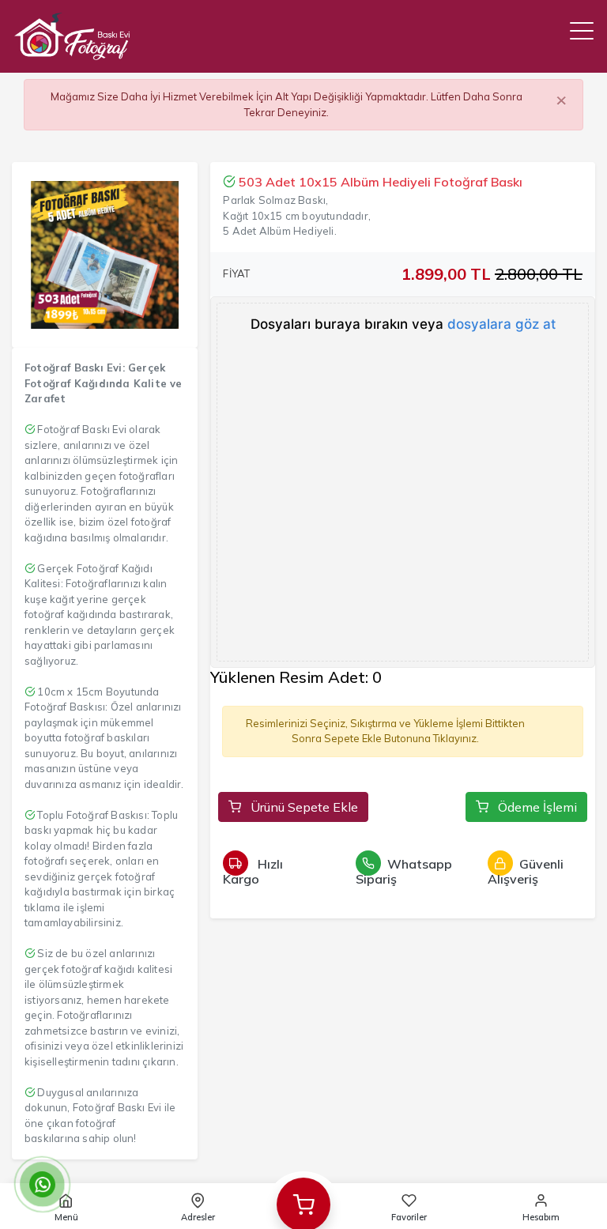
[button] (582, 30)
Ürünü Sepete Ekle (302, 807)
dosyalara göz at (501, 324)
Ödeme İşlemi (536, 807)
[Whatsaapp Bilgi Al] (42, 1184)
